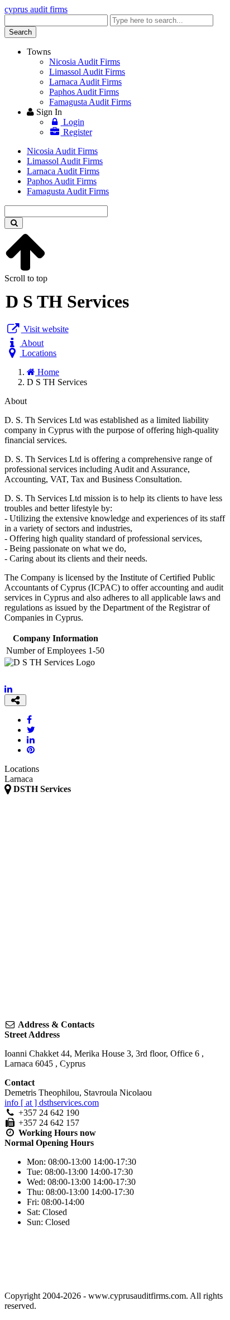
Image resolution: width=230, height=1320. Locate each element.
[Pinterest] (31, 750)
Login (72, 122)
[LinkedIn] (31, 740)
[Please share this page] (15, 700)
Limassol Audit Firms (87, 71)
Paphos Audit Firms (84, 92)
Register (76, 132)
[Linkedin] (8, 689)
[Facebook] (29, 719)
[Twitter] (31, 730)
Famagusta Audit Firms (90, 102)
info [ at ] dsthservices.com (51, 1102)
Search (20, 32)
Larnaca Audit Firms (85, 82)
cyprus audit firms (36, 9)
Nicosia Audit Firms (84, 61)
